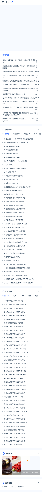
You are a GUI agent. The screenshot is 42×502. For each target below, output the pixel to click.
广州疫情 (37, 134)
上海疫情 (27, 134)
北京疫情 (16, 134)
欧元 (29, 296)
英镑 (36, 296)
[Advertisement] (21, 28)
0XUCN (4, 486)
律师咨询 (21, 487)
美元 (14, 296)
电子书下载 (12, 487)
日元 (22, 296)
